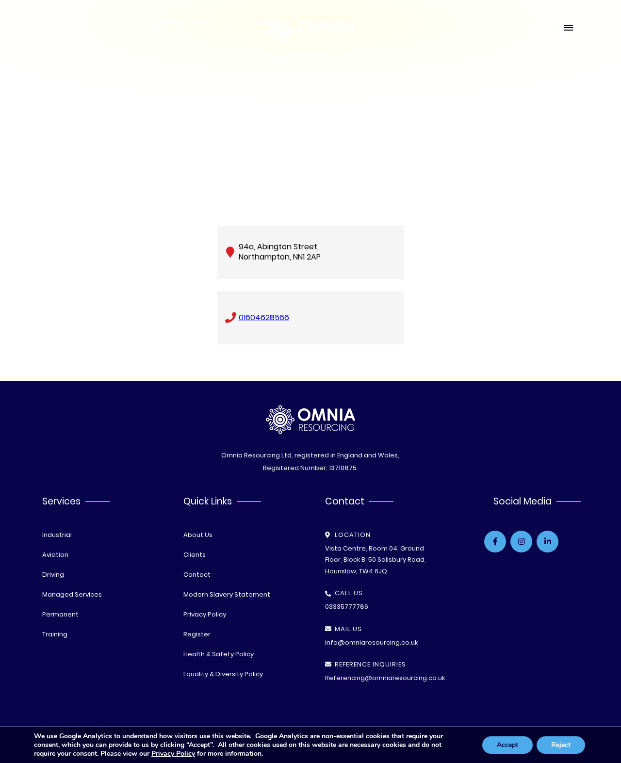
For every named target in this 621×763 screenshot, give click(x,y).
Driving (53, 574)
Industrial (57, 534)
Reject (561, 744)
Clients (194, 554)
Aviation (55, 554)
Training (54, 634)
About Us (197, 534)
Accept (507, 744)
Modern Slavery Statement (226, 594)
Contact (197, 574)
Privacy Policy (204, 614)
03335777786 (65, 27)
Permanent (60, 614)
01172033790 (117, 27)
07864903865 (182, 27)
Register (197, 634)
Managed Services (72, 594)
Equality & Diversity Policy (223, 674)
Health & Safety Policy (218, 654)
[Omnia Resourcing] (310, 43)
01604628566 (264, 317)
